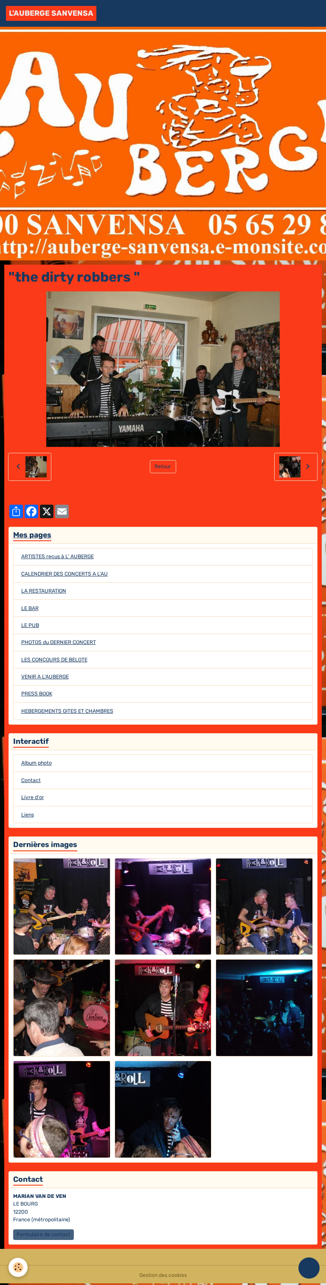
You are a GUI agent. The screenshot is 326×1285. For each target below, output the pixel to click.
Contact (31, 780)
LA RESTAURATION (43, 591)
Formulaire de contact (43, 1234)
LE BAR (30, 608)
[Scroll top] (309, 1268)
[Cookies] (18, 1267)
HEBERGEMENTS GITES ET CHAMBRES (67, 711)
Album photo (36, 763)
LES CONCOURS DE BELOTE (54, 660)
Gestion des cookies (163, 1275)
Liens (27, 815)
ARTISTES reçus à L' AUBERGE (57, 556)
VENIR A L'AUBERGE (45, 677)
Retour (163, 466)
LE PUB (30, 625)
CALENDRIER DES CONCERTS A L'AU (64, 574)
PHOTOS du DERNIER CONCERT (58, 642)
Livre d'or (32, 797)
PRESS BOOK (36, 694)
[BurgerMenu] (310, 13)
